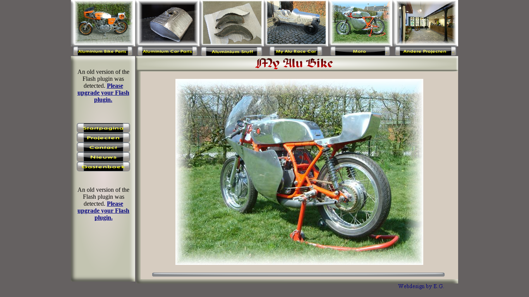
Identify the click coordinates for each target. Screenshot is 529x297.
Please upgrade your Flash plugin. (103, 210)
